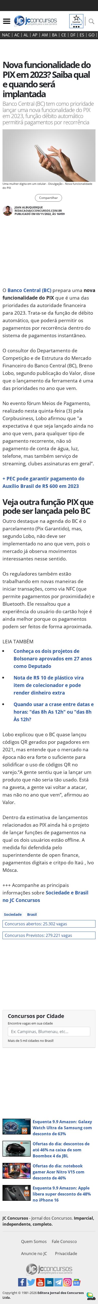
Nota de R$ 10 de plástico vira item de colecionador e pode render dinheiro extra (49, 685)
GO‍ (91, 35)
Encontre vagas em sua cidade (30, 1023)
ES (82, 35)
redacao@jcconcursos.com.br (38, 210)
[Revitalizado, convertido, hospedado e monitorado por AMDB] (91, 1295)
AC (16, 35)
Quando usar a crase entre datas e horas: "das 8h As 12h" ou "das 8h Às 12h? (54, 712)
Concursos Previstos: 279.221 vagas (38, 935)
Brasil (32, 914)
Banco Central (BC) (29, 290)
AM (45, 35)
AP (34, 35)
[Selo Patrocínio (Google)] (76, 20)
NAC (6, 35)
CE (63, 35)
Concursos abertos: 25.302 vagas (36, 924)
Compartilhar (48, 198)
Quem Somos (34, 1241)
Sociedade (13, 914)
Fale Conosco (64, 1241)
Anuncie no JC (34, 1253)
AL (26, 35)
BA (54, 35)
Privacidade (66, 1253)
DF (72, 35)
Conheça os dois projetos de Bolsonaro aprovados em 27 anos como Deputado (53, 658)
